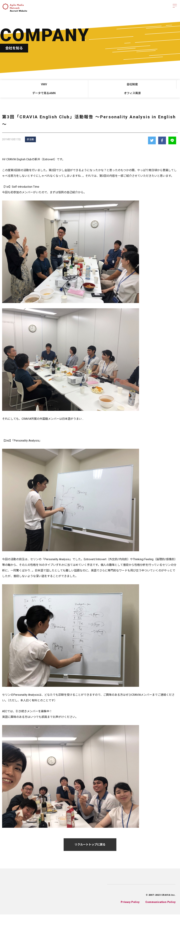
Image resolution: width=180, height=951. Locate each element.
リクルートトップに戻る (90, 844)
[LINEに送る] (172, 140)
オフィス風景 (132, 93)
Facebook (162, 140)
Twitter (152, 140)
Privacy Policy (130, 902)
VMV (44, 84)
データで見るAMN (44, 93)
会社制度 (132, 84)
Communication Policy (160, 902)
